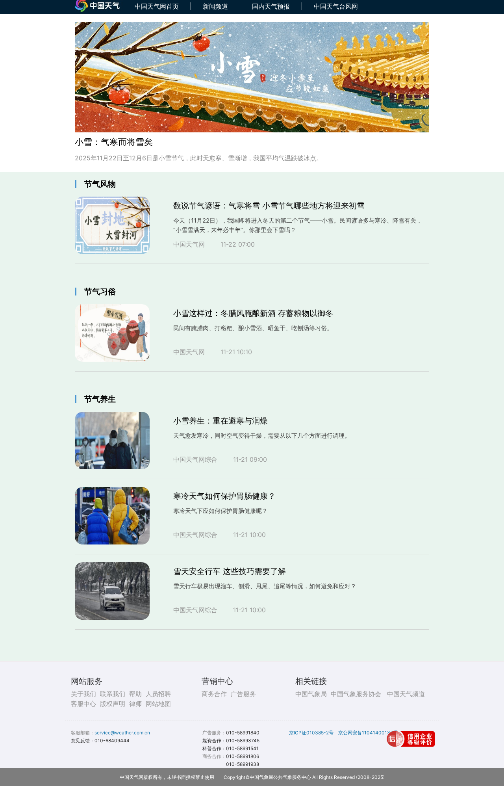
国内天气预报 (271, 6)
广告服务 (243, 694)
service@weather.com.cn (122, 733)
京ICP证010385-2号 (311, 733)
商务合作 (214, 694)
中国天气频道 (406, 694)
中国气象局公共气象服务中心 (280, 777)
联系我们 (112, 694)
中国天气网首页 (157, 6)
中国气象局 (311, 694)
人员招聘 (158, 694)
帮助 (135, 694)
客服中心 (83, 704)
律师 (135, 704)
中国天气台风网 (336, 6)
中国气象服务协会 (356, 694)
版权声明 (112, 704)
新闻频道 (215, 6)
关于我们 (83, 694)
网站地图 (158, 704)
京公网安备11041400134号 (368, 733)
